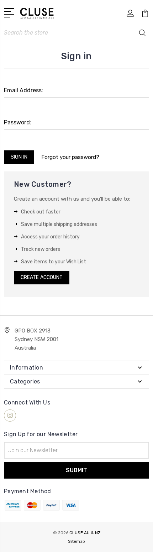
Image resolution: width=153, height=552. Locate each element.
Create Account (42, 277)
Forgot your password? (70, 157)
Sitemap (76, 541)
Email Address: (23, 90)
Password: (17, 122)
